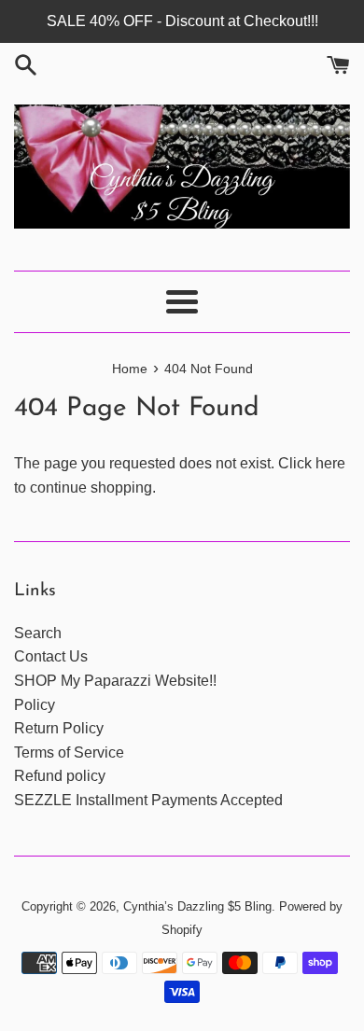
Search (38, 633)
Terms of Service (69, 752)
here (330, 463)
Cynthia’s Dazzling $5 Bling (197, 906)
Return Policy (59, 728)
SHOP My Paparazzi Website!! (115, 681)
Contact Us (51, 656)
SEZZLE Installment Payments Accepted (148, 800)
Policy (34, 705)
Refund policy (59, 776)
